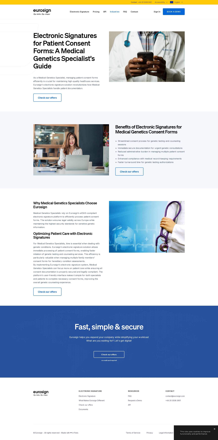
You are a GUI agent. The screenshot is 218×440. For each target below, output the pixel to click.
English (177, 2)
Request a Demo (135, 400)
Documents (83, 409)
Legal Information (166, 433)
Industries (114, 11)
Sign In (157, 11)
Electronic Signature (79, 11)
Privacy (150, 433)
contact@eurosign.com (175, 396)
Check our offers (47, 97)
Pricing (96, 11)
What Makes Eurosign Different (91, 400)
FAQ (125, 11)
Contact (134, 11)
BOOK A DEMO (174, 11)
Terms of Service (133, 433)
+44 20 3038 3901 (145, 2)
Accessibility (160, 2)
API (104, 11)
